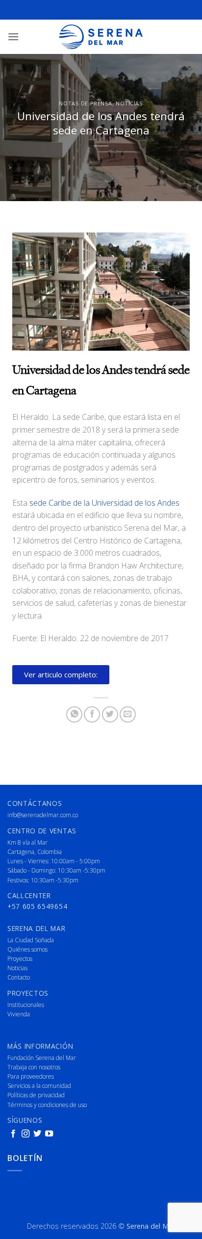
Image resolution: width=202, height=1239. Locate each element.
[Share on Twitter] (110, 714)
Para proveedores (30, 1076)
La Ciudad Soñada (30, 940)
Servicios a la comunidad (39, 1086)
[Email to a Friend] (128, 714)
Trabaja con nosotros (33, 1067)
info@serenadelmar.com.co (42, 815)
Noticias (129, 103)
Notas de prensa (85, 103)
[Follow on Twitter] (37, 1134)
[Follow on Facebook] (13, 1134)
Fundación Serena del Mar (41, 1058)
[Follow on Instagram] (25, 1134)
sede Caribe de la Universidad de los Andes (104, 502)
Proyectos (19, 959)
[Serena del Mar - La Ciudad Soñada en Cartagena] (101, 37)
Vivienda (18, 1014)
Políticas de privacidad (36, 1095)
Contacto (18, 977)
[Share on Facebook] (92, 714)
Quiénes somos (27, 949)
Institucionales (25, 1005)
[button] (13, 37)
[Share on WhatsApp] (74, 714)
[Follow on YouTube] (49, 1134)
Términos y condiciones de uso (47, 1105)
